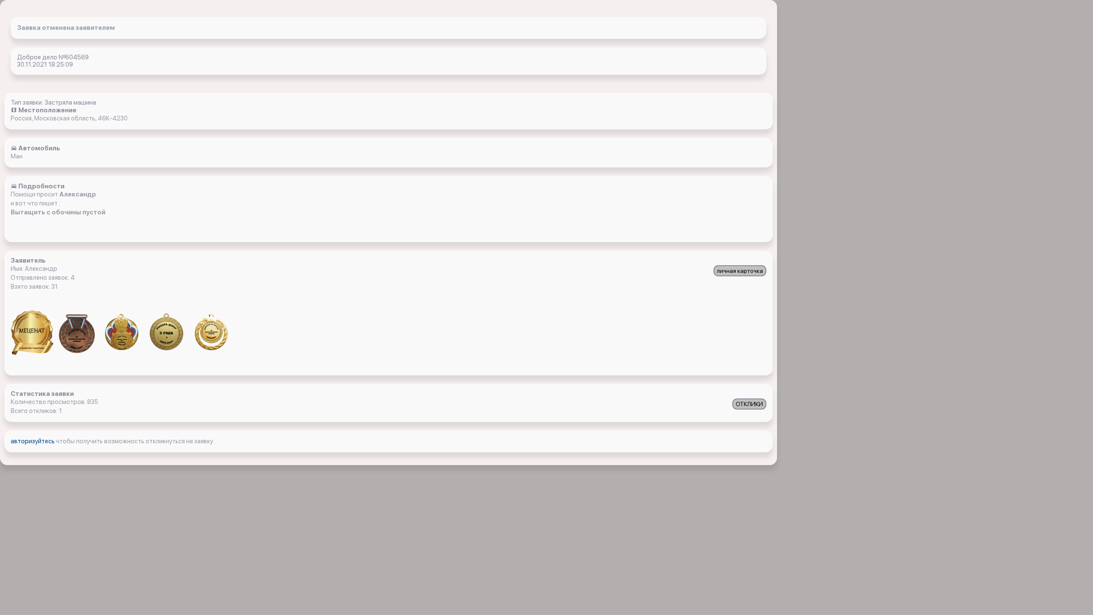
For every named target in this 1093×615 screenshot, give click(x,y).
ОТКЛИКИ (749, 404)
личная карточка (740, 270)
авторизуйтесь (33, 441)
